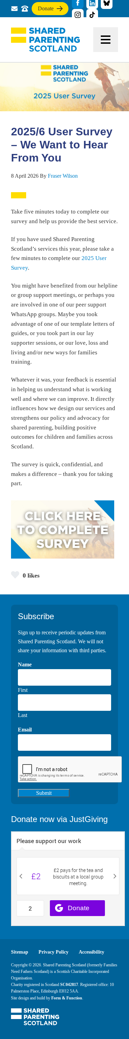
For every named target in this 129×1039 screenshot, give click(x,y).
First (23, 690)
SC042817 (69, 984)
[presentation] (70, 769)
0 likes (31, 575)
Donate (45, 10)
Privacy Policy (53, 952)
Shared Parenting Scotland (45, 40)
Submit (44, 793)
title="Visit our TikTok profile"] (92, 15)
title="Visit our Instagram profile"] (78, 15)
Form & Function (66, 998)
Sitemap (19, 952)
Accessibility (91, 952)
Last (22, 715)
